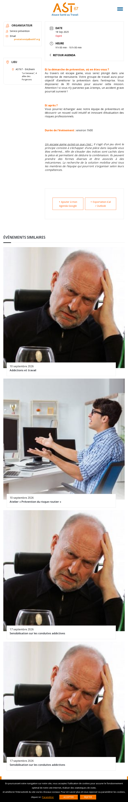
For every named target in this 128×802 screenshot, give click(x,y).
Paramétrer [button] (48, 797)
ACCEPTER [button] (69, 797)
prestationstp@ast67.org (27, 39)
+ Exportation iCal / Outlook (100, 203)
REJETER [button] (88, 797)
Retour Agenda (64, 55)
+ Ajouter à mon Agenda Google (68, 203)
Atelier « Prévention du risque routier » (35, 502)
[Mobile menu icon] (120, 9)
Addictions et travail (23, 370)
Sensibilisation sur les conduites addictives (37, 633)
